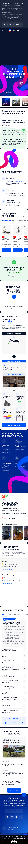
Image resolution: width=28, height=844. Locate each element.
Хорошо (14, 842)
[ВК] (12, 817)
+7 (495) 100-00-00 (7, 569)
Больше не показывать (12, 24)
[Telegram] (7, 817)
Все (24, 216)
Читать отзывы (9, 518)
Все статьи (14, 790)
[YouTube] (16, 817)
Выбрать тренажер (14, 425)
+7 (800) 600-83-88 (7, 583)
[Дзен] (21, 817)
